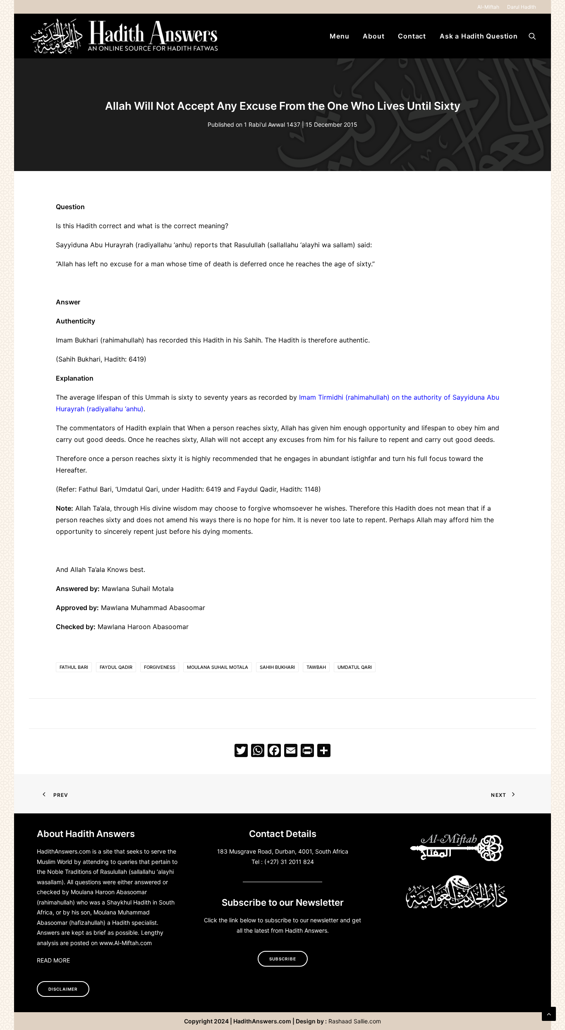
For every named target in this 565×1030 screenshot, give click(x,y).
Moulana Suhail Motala (217, 667)
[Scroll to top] (549, 1013)
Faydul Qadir (116, 667)
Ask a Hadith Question (479, 36)
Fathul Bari (74, 667)
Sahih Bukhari (277, 667)
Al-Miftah (488, 7)
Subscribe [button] (282, 958)
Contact (412, 36)
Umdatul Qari (355, 667)
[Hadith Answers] (125, 36)
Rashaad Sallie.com (354, 1021)
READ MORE (53, 960)
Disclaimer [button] (63, 989)
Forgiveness (159, 667)
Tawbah (316, 667)
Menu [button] (339, 36)
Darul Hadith (521, 7)
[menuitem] (489, 7)
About (373, 36)
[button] (532, 36)
